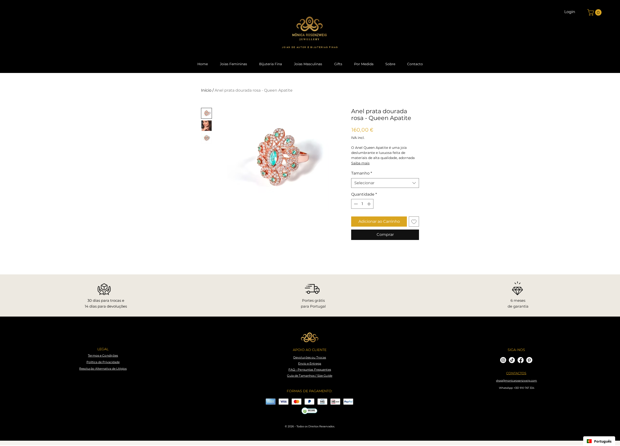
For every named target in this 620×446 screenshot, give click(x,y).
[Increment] (369, 203)
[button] (595, 12)
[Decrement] (355, 203)
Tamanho (361, 173)
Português (603, 441)
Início (206, 90)
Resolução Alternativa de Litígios (103, 368)
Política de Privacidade (103, 362)
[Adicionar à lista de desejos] (414, 221)
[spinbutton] (362, 203)
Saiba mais (360, 163)
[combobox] (385, 183)
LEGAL (103, 349)
